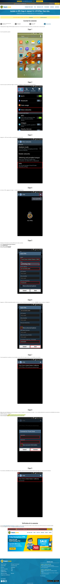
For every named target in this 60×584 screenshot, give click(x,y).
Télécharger (46, 7)
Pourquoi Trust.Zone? (29, 7)
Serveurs (52, 7)
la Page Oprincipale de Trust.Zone (8, 525)
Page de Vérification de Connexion (18, 526)
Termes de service (4, 568)
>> (31, 3)
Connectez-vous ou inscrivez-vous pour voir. (18, 414)
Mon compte (57, 3)
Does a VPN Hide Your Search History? (47, 565)
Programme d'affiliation (5, 574)
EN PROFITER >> (39, 1)
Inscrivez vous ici (43, 17)
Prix (35, 7)
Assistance (57, 7)
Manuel (12, 573)
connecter (31, 17)
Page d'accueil (3, 564)
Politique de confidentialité (3, 571)
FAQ (12, 570)
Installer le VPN (40, 7)
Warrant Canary (4, 573)
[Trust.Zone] (5, 7)
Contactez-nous (14, 565)
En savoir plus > (43, 575)
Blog (12, 568)
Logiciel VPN (3, 565)
